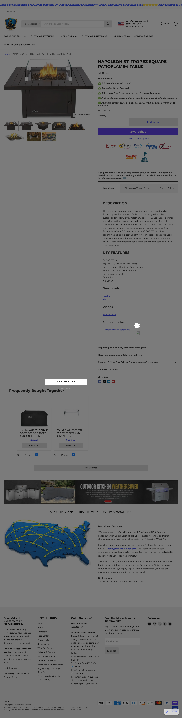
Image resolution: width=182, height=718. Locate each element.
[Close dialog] (137, 325)
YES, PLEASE (66, 381)
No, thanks (66, 388)
